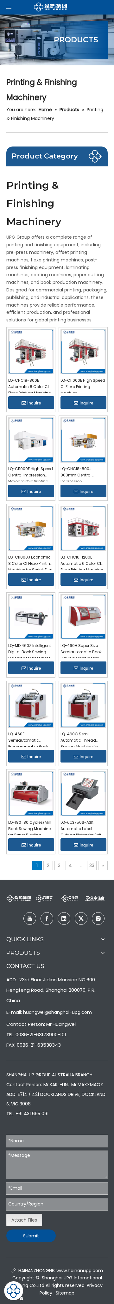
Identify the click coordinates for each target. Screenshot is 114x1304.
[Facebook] (47, 918)
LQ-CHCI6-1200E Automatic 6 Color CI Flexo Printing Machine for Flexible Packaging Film (81, 562)
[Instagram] (98, 918)
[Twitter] (81, 918)
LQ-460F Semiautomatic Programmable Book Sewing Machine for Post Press (28, 739)
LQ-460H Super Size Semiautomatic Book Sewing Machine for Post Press (81, 650)
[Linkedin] (64, 918)
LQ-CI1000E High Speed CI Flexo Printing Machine (82, 385)
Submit (31, 1236)
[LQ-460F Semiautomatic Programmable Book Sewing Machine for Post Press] (31, 705)
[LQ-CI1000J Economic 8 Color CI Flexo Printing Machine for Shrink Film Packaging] (31, 528)
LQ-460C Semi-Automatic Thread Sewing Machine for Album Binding (79, 739)
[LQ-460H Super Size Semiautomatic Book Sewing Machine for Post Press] (83, 616)
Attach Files (24, 1220)
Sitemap (65, 1293)
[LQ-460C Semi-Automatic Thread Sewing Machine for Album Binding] (83, 705)
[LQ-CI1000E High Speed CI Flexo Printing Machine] (83, 351)
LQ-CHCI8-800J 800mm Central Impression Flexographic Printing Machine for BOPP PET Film (80, 474)
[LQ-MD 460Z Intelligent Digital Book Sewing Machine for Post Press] (31, 616)
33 (91, 865)
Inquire (34, 402)
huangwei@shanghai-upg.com (57, 1012)
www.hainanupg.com (79, 1270)
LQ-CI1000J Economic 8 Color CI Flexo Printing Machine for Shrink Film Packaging (30, 562)
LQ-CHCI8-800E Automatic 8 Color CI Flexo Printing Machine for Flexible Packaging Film (29, 385)
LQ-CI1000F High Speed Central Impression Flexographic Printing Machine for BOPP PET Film (30, 474)
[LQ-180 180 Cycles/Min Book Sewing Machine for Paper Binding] (31, 793)
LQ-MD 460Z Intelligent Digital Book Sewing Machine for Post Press (29, 650)
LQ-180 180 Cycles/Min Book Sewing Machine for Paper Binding (29, 827)
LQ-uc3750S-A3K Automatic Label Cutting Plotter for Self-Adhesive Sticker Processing (82, 827)
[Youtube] (29, 918)
